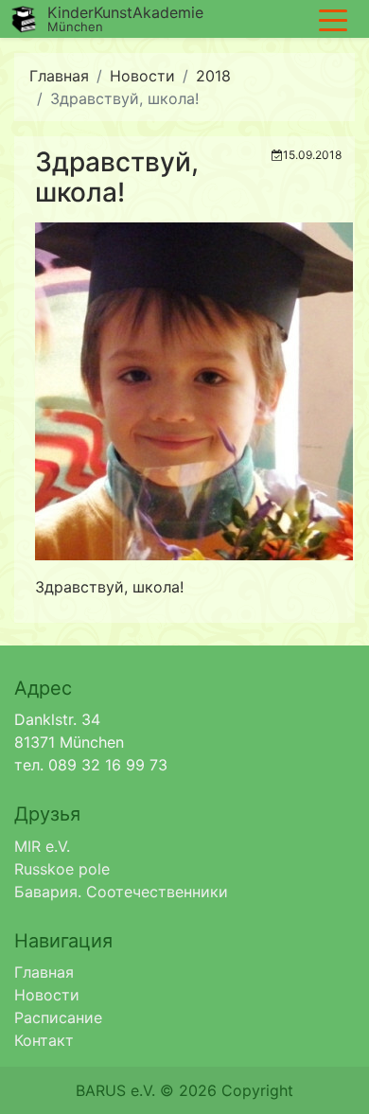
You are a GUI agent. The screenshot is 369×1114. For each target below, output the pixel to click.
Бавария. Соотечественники (121, 891)
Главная (59, 75)
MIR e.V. (42, 846)
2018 (213, 75)
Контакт (44, 1040)
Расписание (58, 1017)
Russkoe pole (62, 868)
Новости (142, 75)
